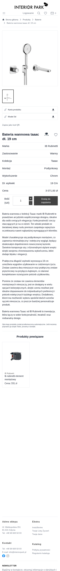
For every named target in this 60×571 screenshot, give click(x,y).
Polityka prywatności (41, 550)
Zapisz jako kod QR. (11, 125)
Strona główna (12, 20)
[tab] (8, 96)
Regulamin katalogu (41, 553)
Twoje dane (37, 534)
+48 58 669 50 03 (13, 533)
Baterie (38, 20)
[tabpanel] (30, 58)
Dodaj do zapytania (46, 201)
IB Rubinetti (51, 146)
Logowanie (28, 13)
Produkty (27, 20)
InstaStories (37, 527)
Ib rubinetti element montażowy (14, 376)
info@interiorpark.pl (17, 552)
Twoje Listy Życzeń (40, 531)
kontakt (32, 327)
